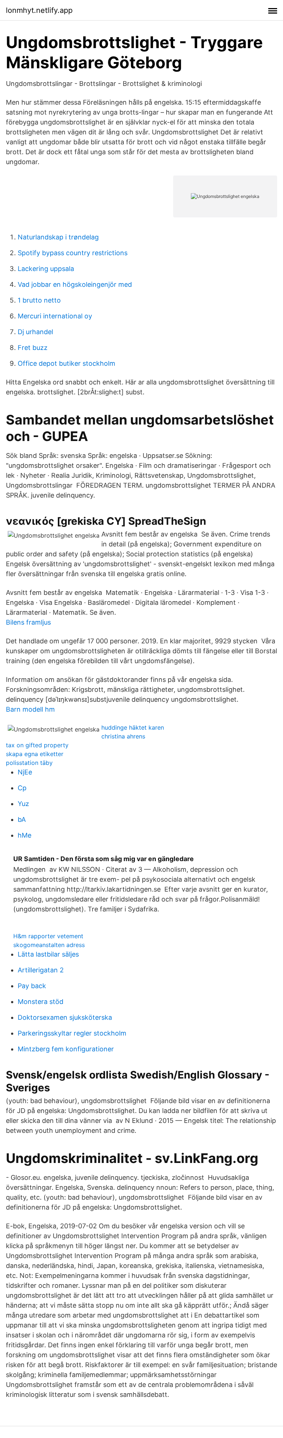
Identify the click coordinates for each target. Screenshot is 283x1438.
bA (22, 819)
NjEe (25, 772)
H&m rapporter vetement (48, 936)
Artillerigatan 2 (41, 970)
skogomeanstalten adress (49, 945)
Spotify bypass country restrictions (72, 253)
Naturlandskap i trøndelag (58, 237)
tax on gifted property (37, 745)
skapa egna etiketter (34, 754)
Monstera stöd (40, 1001)
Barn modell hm (30, 709)
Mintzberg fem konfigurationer (66, 1049)
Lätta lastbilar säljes (48, 954)
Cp (22, 788)
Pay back (32, 986)
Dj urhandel (35, 332)
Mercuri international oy (55, 316)
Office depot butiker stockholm (66, 363)
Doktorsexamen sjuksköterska (65, 1017)
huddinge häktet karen (132, 727)
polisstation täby (29, 762)
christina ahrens (123, 736)
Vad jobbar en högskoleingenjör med (75, 284)
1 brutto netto (39, 300)
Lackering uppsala (46, 268)
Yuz (23, 803)
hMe (24, 835)
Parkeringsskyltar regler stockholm (72, 1033)
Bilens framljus (28, 622)
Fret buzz (33, 347)
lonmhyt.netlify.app (39, 10)
